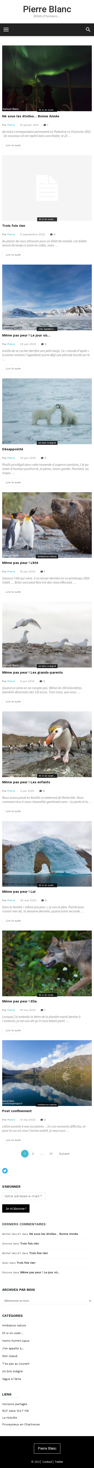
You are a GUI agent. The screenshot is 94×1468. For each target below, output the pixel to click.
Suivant (64, 1153)
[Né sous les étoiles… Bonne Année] (47, 78)
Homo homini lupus (16, 1340)
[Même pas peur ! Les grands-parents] (47, 634)
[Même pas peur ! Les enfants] (47, 744)
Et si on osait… (12, 1333)
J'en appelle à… (13, 1348)
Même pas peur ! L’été (20, 563)
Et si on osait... (47, 110)
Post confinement (17, 1111)
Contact (47, 1462)
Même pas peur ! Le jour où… (26, 335)
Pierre (11, 125)
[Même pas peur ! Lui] (47, 854)
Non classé (9, 1356)
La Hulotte (9, 1417)
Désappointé (12, 449)
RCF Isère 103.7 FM (15, 1411)
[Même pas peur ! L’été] (47, 525)
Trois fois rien (13, 226)
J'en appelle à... (47, 329)
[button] (88, 29)
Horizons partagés (14, 1404)
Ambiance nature (47, 556)
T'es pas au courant (16, 1363)
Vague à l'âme (11, 1379)
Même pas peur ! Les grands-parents (32, 672)
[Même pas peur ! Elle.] (47, 963)
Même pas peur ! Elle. (20, 1001)
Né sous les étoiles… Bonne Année (30, 116)
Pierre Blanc (47, 9)
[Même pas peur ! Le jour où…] (47, 297)
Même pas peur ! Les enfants (26, 782)
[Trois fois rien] (47, 188)
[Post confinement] (47, 1073)
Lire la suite (15, 146)
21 (53, 1153)
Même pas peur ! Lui (18, 892)
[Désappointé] (47, 411)
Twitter (59, 1462)
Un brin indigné (47, 443)
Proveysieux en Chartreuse (21, 1424)
